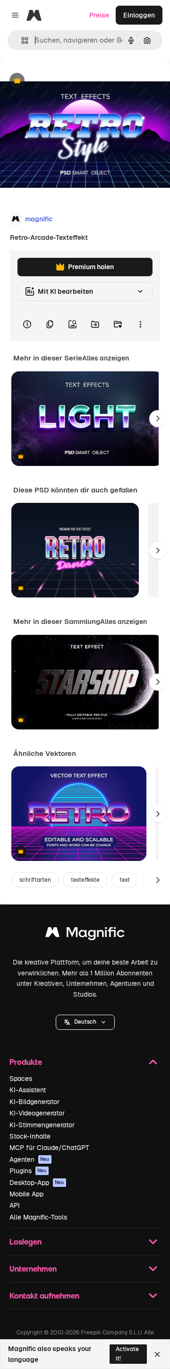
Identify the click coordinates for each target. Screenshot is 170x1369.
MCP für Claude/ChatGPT (49, 1147)
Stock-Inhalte (30, 1136)
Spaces (20, 1078)
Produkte (25, 1062)
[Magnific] (85, 934)
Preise (99, 15)
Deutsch (85, 1022)
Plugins (28, 1171)
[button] (85, 1022)
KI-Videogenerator (37, 1113)
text (124, 880)
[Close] (157, 1354)
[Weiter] (157, 418)
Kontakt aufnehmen (44, 1295)
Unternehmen (33, 1268)
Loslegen (25, 1241)
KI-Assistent (27, 1090)
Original (60, 81)
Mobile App (26, 1194)
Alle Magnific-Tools (38, 1217)
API (14, 1205)
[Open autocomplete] (21, 40)
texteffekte (85, 880)
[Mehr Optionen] (140, 324)
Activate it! (127, 1353)
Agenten (29, 1159)
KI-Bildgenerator (34, 1101)
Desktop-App (36, 1182)
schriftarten (35, 880)
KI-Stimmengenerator (42, 1125)
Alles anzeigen (105, 358)
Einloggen (139, 15)
